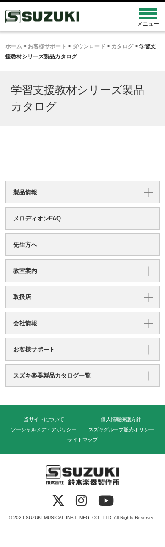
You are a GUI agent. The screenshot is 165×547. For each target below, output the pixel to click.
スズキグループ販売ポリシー (121, 429)
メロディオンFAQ (37, 218)
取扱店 (22, 296)
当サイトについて (44, 419)
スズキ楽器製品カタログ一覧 (52, 375)
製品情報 (25, 192)
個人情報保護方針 (121, 419)
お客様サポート (34, 349)
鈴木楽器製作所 (63, 16)
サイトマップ (82, 439)
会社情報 (25, 323)
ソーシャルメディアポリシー (44, 429)
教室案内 (25, 270)
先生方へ (25, 244)
